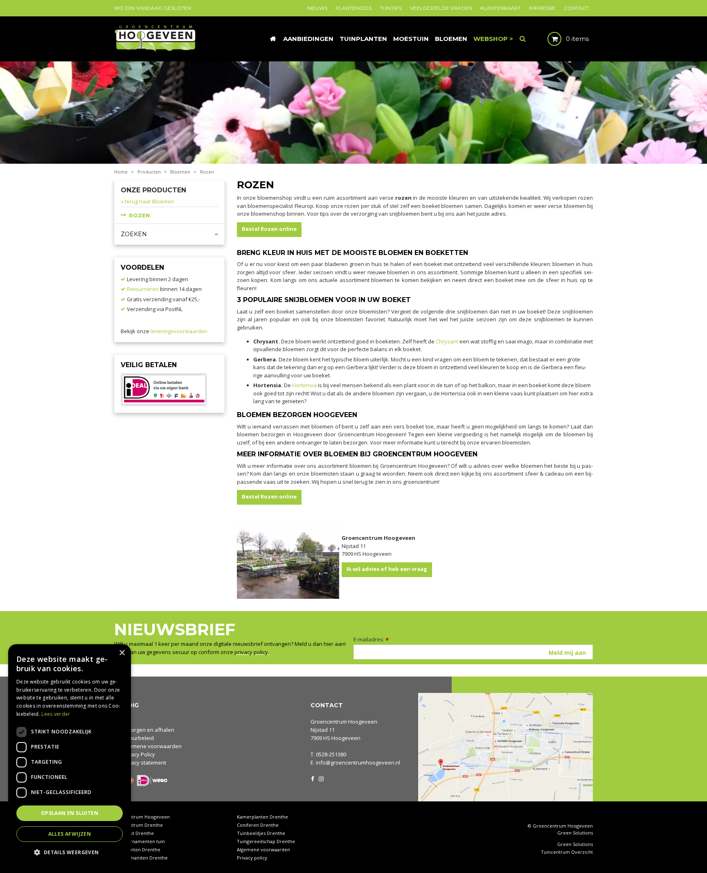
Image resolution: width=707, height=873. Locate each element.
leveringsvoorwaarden (179, 331)
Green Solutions (575, 833)
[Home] (273, 38)
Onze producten (153, 190)
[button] (69, 852)
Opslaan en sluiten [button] (69, 813)
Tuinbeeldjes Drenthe (261, 833)
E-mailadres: (371, 639)
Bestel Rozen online (269, 228)
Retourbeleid (138, 738)
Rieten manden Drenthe (141, 858)
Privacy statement (144, 762)
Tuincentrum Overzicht (567, 852)
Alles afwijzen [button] (69, 833)
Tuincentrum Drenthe (138, 825)
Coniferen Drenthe (258, 825)
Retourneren (143, 289)
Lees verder (55, 714)
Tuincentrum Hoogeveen (142, 817)
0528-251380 (331, 754)
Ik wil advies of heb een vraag (387, 569)
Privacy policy (252, 858)
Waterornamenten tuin (139, 841)
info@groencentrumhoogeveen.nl (358, 762)
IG (321, 778)
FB (313, 778)
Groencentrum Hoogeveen (344, 721)
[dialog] (69, 754)
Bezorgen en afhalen (148, 729)
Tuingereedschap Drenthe (266, 841)
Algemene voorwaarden (152, 746)
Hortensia (304, 385)
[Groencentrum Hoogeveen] (155, 38)
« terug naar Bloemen (147, 201)
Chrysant (447, 341)
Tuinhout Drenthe (134, 833)
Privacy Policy (138, 754)
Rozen (139, 215)
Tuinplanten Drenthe (137, 849)
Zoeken (134, 234)
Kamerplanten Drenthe (262, 817)
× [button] (122, 653)
